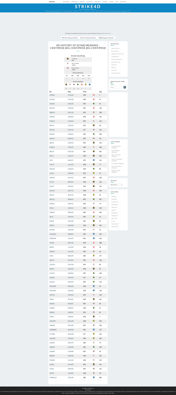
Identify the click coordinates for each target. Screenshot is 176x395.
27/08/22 (70, 134)
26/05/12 (70, 204)
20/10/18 (70, 151)
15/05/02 (70, 295)
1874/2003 (53, 286)
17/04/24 (70, 121)
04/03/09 (70, 225)
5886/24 (52, 112)
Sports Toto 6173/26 (116, 166)
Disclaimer (113, 64)
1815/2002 (53, 291)
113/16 (52, 173)
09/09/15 (70, 182)
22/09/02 (70, 291)
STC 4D (116, 1)
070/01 (52, 317)
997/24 (52, 125)
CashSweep (104, 1)
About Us (113, 67)
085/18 (52, 151)
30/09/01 (70, 304)
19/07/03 (70, 277)
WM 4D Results (66, 1)
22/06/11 (70, 208)
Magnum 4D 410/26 (115, 155)
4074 (51, 160)
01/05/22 (70, 143)
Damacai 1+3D (89, 1)
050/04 (52, 269)
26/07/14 (70, 191)
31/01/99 (70, 325)
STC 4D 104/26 (114, 163)
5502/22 (52, 138)
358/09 (52, 225)
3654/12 (52, 204)
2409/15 (52, 178)
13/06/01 (70, 317)
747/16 (52, 164)
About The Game (115, 48)
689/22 (52, 143)
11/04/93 (70, 373)
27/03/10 (70, 217)
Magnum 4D (81, 1)
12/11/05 (70, 251)
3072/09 (52, 230)
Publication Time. (106, 33)
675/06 (52, 243)
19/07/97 (70, 343)
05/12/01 (70, 299)
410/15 (52, 186)
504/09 (52, 221)
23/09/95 (70, 356)
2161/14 (52, 191)
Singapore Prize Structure (117, 53)
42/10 (51, 217)
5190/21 (52, 147)
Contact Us (114, 70)
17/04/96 (70, 351)
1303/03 (52, 282)
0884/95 (52, 356)
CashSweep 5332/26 (116, 146)
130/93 (52, 364)
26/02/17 (70, 160)
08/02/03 (70, 286)
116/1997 (52, 338)
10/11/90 (70, 377)
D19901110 (53, 377)
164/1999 (52, 321)
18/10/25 (70, 104)
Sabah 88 (111, 1)
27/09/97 (70, 338)
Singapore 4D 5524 (115, 170)
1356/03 (52, 277)
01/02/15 (70, 186)
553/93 (52, 373)
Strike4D (52, 2)
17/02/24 (70, 125)
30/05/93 (70, 369)
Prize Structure (115, 51)
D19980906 (53, 330)
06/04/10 (70, 212)
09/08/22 (70, 138)
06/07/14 (70, 195)
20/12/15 (70, 178)
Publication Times (115, 62)
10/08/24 (70, 117)
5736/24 (52, 121)
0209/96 (52, 347)
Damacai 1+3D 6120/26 (116, 159)
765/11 (52, 208)
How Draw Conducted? (116, 59)
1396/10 (52, 212)
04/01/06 (70, 243)
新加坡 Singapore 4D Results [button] (106, 38)
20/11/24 (70, 112)
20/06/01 (70, 312)
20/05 (51, 256)
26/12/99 (70, 321)
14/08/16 (70, 173)
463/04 (52, 260)
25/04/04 (70, 269)
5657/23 (52, 130)
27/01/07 (70, 238)
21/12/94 (70, 360)
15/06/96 (70, 347)
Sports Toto (97, 1)
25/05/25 (70, 108)
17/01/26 (70, 99)
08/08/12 (70, 199)
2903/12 (52, 199)
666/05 (52, 247)
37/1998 (52, 334)
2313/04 (52, 264)
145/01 (52, 299)
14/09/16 (70, 169)
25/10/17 (70, 156)
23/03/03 (70, 282)
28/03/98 (70, 334)
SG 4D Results (114, 213)
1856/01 (52, 312)
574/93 (52, 369)
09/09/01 (70, 308)
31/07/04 (70, 264)
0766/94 (52, 360)
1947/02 (52, 295)
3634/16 (52, 169)
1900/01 (52, 304)
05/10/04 (70, 260)
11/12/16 (70, 164)
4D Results (113, 196)
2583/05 (52, 251)
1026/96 (52, 351)
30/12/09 (70, 221)
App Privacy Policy (115, 73)
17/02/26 (70, 95)
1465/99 (52, 325)
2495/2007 (53, 238)
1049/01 (52, 308)
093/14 (52, 195)
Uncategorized (114, 224)
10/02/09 (70, 230)
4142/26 (52, 99)
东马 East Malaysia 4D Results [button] (88, 38)
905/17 (52, 156)
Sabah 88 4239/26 (115, 150)
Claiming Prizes (115, 56)
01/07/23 (70, 130)
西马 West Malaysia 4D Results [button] (70, 38)
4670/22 (52, 134)
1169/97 (52, 343)
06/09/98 (70, 330)
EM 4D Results (74, 1)
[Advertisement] (88, 22)
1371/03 (52, 273)
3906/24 (52, 117)
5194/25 (52, 104)
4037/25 (52, 108)
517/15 (52, 182)
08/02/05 (70, 256)
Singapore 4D (123, 1)
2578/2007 (53, 234)
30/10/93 (70, 364)
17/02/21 (70, 147)
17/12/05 (70, 247)
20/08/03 (70, 273)
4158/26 (52, 95)
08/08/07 (70, 234)
